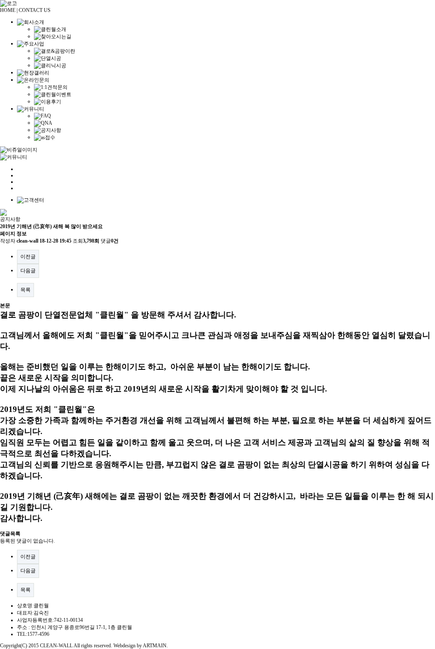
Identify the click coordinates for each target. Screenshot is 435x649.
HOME (7, 10)
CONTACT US (35, 10)
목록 (25, 290)
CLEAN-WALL (56, 646)
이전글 (28, 257)
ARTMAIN (155, 646)
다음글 (28, 271)
